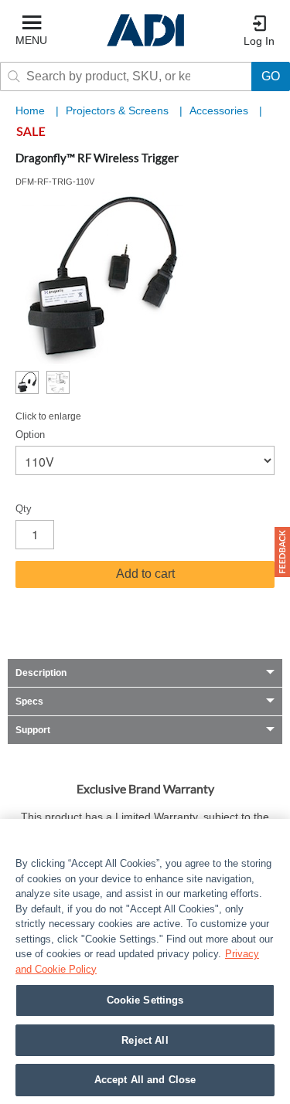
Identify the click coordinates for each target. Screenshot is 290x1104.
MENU (31, 40)
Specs (29, 701)
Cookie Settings (145, 1000)
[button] (282, 552)
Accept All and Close (145, 1079)
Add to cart (145, 573)
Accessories (220, 110)
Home (30, 110)
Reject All (144, 1040)
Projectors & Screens (119, 110)
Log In (259, 41)
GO (270, 76)
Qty (23, 509)
